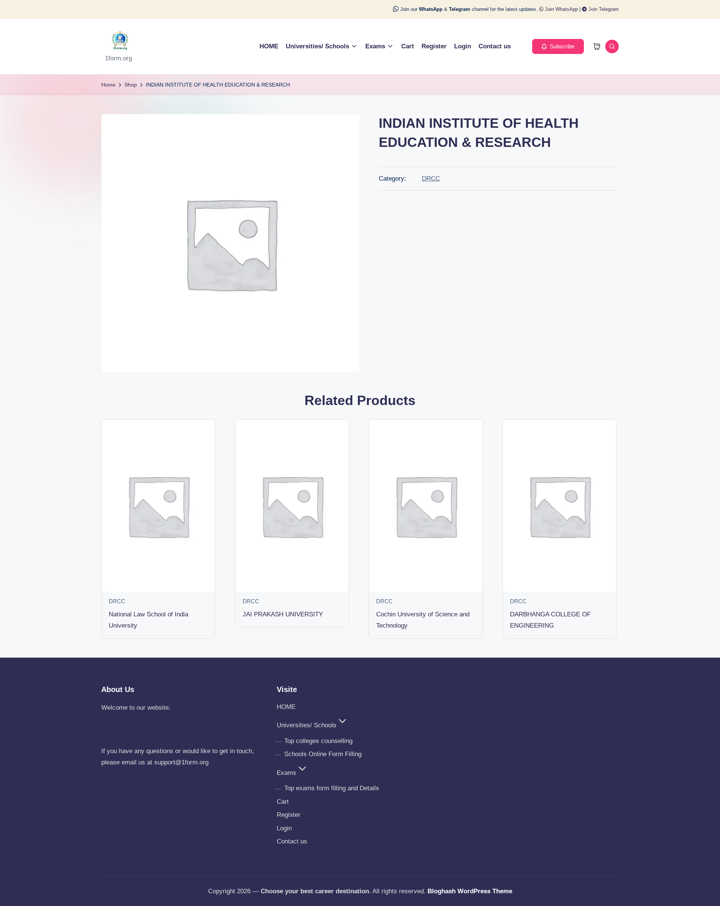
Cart (283, 801)
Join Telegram (603, 9)
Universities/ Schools (306, 725)
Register (288, 814)
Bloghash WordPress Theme (470, 891)
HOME (286, 706)
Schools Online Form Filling (323, 754)
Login (284, 828)
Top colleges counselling (318, 741)
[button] (558, 46)
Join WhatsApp (560, 9)
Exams (286, 772)
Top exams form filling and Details (331, 788)
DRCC (431, 178)
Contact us (292, 841)
